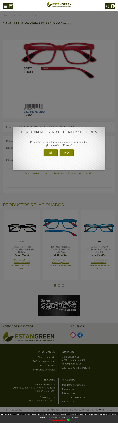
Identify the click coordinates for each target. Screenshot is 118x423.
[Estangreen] (59, 4)
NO (66, 152)
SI (50, 152)
